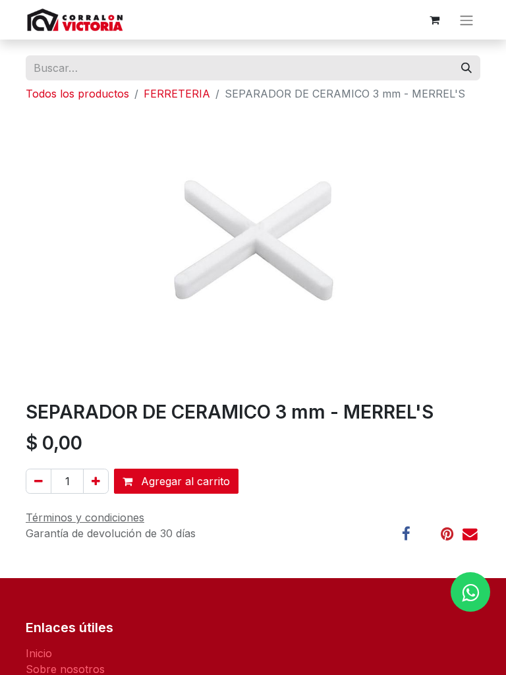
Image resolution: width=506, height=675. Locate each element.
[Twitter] (426, 534)
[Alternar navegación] (466, 19)
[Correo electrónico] (470, 534)
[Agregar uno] (96, 481)
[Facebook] (406, 534)
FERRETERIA (177, 93)
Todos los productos (77, 93)
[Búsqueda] (466, 67)
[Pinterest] (447, 534)
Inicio (39, 653)
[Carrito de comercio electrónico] (434, 20)
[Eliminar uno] (38, 481)
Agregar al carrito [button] (184, 481)
